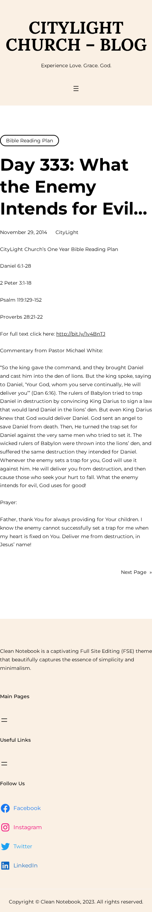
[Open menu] (76, 88)
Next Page (136, 572)
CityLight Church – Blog (76, 36)
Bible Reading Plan (29, 140)
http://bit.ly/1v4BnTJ (80, 334)
